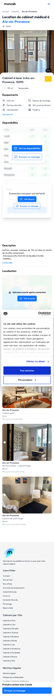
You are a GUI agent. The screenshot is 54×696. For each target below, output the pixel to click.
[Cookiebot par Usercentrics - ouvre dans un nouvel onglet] (38, 314)
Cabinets (15, 11)
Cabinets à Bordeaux (11, 636)
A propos (6, 576)
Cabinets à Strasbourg (11, 649)
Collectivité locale (9, 592)
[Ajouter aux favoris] (48, 79)
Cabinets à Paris (9, 620)
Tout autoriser (27, 370)
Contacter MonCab (10, 600)
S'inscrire (6, 596)
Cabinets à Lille (9, 645)
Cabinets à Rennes (10, 657)
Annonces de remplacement (13, 588)
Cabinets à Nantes (10, 641)
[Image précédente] (4, 390)
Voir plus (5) (7, 114)
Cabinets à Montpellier (11, 653)
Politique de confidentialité (13, 677)
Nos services (7, 580)
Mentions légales (9, 673)
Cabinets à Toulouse (10, 632)
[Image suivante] (49, 390)
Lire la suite (7, 262)
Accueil (5, 11)
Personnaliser (25, 380)
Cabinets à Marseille (10, 628)
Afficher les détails (35, 361)
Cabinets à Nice (9, 661)
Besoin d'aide (8, 608)
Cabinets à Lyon (9, 624)
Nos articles (7, 584)
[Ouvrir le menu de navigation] (49, 4)
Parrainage (7, 604)
